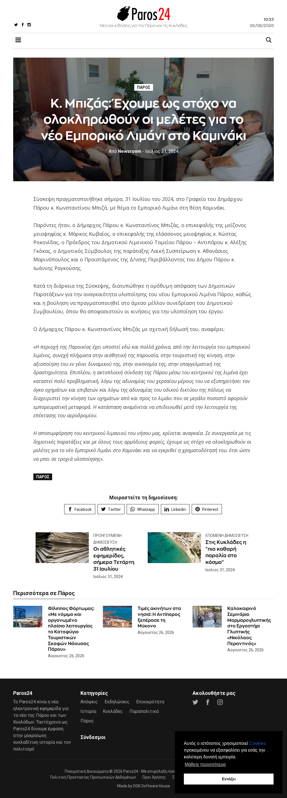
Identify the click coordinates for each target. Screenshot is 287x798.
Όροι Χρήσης (154, 777)
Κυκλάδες (113, 711)
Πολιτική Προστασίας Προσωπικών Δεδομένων (93, 777)
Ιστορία (88, 711)
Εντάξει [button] (229, 779)
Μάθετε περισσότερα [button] (205, 764)
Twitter (114, 509)
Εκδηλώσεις (117, 701)
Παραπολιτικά (144, 711)
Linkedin (178, 509)
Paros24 (130, 771)
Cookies (257, 743)
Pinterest (210, 509)
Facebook (83, 509)
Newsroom (125, 151)
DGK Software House (151, 786)
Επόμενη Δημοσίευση (226, 535)
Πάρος (143, 87)
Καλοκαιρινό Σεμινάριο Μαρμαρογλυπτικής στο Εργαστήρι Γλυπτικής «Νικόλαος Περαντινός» (249, 626)
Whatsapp (146, 509)
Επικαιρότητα (150, 701)
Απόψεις (89, 701)
